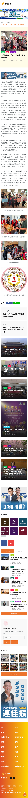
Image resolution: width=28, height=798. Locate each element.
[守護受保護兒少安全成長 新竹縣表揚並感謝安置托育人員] (5, 580)
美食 (2, 761)
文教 (12, 555)
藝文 (17, 590)
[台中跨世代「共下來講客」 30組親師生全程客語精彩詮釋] (14, 667)
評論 (2, 747)
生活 (7, 52)
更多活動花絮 (14, 674)
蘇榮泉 (13, 608)
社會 (5, 366)
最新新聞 (8, 551)
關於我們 (15, 786)
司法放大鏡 (5, 766)
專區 (16, 761)
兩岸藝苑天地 (19, 766)
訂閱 (7, 642)
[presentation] (2, 14)
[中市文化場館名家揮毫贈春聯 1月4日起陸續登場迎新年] (5, 667)
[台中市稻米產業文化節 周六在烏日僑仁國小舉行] (14, 419)
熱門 (2, 727)
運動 (16, 742)
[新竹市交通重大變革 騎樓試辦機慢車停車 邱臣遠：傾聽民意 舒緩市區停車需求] (23, 658)
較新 (7, 311)
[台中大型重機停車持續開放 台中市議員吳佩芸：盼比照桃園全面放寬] (14, 658)
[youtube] (11, 543)
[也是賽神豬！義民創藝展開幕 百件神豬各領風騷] (5, 591)
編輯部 (6, 353)
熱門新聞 (20, 551)
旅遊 (10, 446)
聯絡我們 (21, 786)
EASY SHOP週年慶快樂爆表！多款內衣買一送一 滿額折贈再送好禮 (13, 330)
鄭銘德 (6, 372)
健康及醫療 (13, 52)
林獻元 (4, 60)
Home (2, 22)
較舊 (4, 324)
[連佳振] (14, 75)
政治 (3, 52)
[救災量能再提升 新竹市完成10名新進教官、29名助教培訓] (5, 568)
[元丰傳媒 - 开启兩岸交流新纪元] (6, 3)
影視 (2, 742)
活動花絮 (8, 22)
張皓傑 (6, 433)
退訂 (14, 642)
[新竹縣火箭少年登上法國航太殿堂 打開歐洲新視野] (5, 557)
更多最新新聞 (14, 613)
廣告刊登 (3, 786)
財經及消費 (6, 426)
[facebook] (4, 543)
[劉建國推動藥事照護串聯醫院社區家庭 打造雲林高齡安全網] (5, 603)
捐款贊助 (9, 786)
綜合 (24, 601)
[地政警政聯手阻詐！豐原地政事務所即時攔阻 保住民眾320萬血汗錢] (5, 658)
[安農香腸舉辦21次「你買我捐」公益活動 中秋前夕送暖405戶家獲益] (23, 667)
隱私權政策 (4, 788)
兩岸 (5, 346)
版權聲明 (11, 788)
